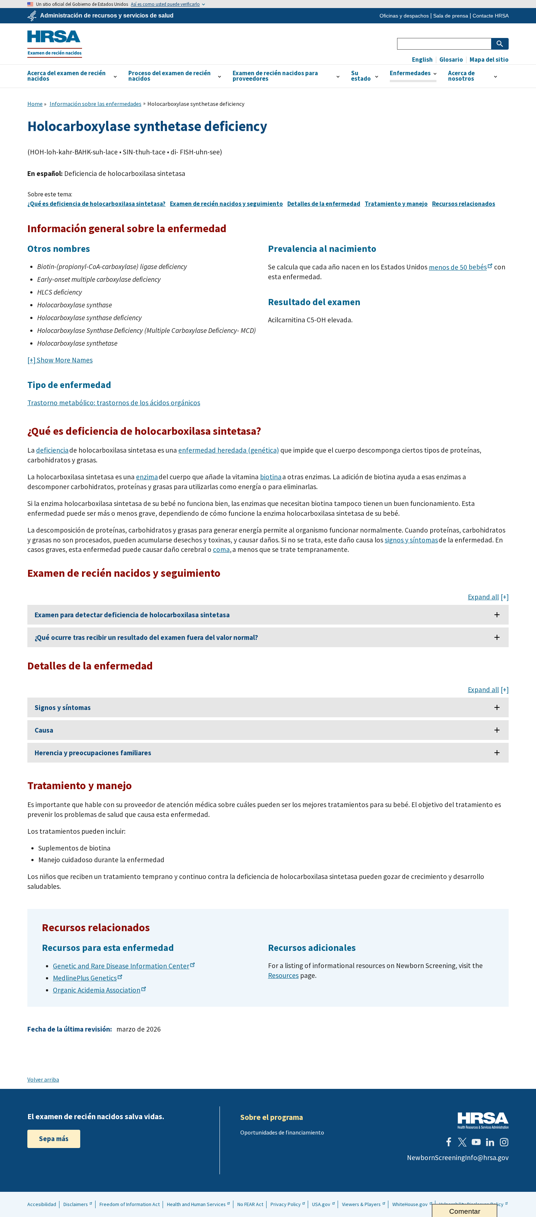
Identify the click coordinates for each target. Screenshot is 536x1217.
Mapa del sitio (489, 59)
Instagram (504, 1142)
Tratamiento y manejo (396, 204)
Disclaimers (75, 1204)
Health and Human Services (196, 1204)
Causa (44, 730)
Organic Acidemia (96, 990)
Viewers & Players (361, 1204)
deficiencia (52, 450)
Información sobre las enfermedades (95, 103)
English (422, 59)
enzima (147, 476)
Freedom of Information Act (130, 1204)
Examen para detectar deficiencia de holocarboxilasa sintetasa (132, 614)
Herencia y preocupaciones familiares (93, 752)
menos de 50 (458, 267)
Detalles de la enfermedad (323, 204)
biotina (270, 476)
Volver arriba (43, 1079)
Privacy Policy (286, 1204)
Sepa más (54, 1138)
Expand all (483, 597)
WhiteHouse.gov (410, 1204)
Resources (283, 975)
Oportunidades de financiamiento (282, 1132)
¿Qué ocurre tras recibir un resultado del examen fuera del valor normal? (146, 637)
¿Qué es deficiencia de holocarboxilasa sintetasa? (96, 204)
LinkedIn (490, 1142)
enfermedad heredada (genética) (228, 450)
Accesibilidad (41, 1204)
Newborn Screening (54, 43)
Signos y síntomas (63, 707)
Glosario (450, 59)
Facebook (448, 1142)
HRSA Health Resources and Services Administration (483, 1120)
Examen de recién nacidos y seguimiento (226, 204)
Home (35, 103)
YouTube (476, 1142)
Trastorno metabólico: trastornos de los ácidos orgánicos (113, 402)
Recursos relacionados (463, 204)
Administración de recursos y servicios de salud (107, 16)
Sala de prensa (450, 16)
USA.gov (321, 1204)
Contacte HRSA (491, 16)
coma (221, 549)
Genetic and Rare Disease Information (121, 965)
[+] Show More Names (60, 360)
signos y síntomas (411, 539)
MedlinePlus (85, 978)
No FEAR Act (250, 1204)
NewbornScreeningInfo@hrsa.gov (458, 1157)
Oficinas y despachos (404, 16)
